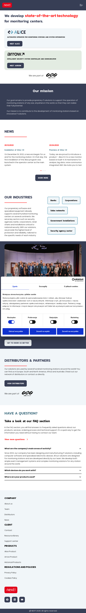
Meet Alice (15, 43)
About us (8, 503)
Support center (11, 541)
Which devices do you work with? (20, 470)
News (6, 520)
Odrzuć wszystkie (16, 331)
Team (6, 509)
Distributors (9, 514)
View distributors (15, 383)
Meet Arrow (15, 65)
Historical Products (12, 562)
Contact (8, 530)
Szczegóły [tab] (43, 286)
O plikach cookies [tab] (71, 286)
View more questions (14, 439)
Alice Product (10, 551)
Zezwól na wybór (43, 331)
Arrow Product (10, 557)
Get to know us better (18, 343)
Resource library (11, 535)
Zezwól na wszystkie (70, 331)
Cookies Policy (10, 578)
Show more (43, 177)
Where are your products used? (19, 477)
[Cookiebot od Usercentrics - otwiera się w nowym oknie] (73, 280)
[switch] (32, 322)
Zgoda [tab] (14, 286)
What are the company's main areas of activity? (27, 448)
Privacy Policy (10, 572)
